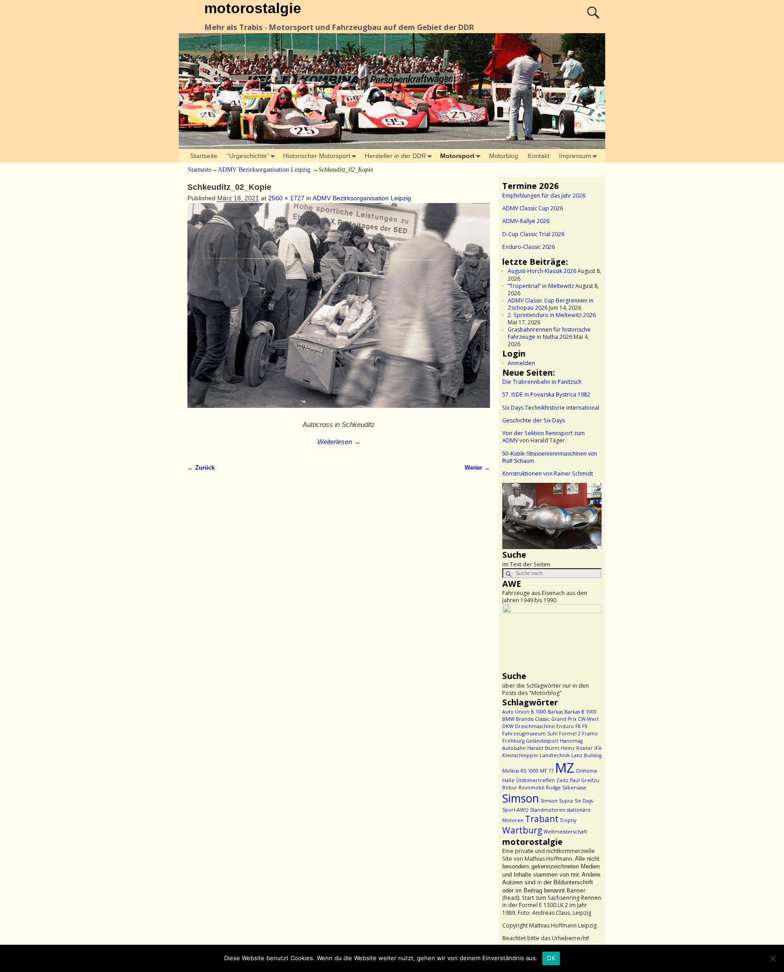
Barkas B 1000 (580, 712)
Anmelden (521, 363)
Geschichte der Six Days (533, 420)
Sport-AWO (515, 810)
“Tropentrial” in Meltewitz (541, 286)
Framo (590, 733)
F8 (578, 726)
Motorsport (457, 155)
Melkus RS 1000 (520, 771)
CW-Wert (588, 719)
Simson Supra (556, 801)
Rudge (553, 787)
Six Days (583, 801)
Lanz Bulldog (586, 755)
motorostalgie (252, 8)
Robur (509, 787)
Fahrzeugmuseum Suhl (530, 733)
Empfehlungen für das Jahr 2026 (543, 195)
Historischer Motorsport (316, 155)
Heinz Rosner (577, 748)
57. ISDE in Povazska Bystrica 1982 (546, 394)
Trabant (542, 819)
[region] (552, 516)
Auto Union (515, 712)
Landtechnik (555, 755)
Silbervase (574, 787)
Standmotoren (547, 810)
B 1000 (538, 712)
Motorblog (503, 155)
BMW (508, 719)
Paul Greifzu (584, 780)
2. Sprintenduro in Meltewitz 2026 (552, 315)
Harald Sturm (543, 748)
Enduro (565, 726)
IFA (598, 748)
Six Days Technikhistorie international (550, 408)
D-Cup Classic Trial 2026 (533, 234)
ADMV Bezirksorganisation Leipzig (264, 169)
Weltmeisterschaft (565, 831)
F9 (585, 726)
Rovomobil (531, 787)
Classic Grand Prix (556, 719)
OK (551, 958)
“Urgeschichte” (248, 155)
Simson (520, 798)
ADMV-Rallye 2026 (525, 221)
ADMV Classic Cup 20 (529, 208)
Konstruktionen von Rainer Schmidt (547, 473)
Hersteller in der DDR (395, 155)
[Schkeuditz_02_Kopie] (338, 310)
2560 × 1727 (286, 198)
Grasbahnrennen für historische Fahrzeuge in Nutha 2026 (549, 333)
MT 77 (547, 771)
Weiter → (477, 468)
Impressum (575, 155)
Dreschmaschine (535, 726)
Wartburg (522, 830)
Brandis (525, 719)
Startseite (203, 155)
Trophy (568, 820)
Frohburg (513, 741)
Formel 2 (570, 733)
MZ (564, 768)
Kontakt (538, 155)
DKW (508, 726)
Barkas (555, 712)
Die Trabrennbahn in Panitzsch (542, 382)
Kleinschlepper (520, 755)
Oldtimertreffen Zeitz (542, 780)
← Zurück (201, 468)
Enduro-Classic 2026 (528, 247)
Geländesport (542, 741)
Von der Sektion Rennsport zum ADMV (543, 436)
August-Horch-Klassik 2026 (542, 271)
